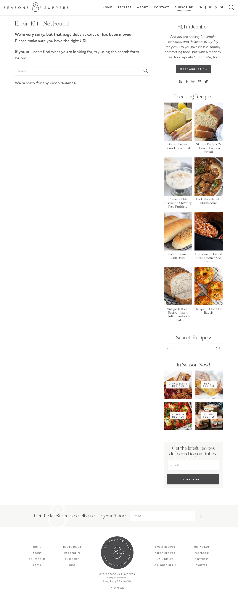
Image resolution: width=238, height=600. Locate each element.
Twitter (201, 565)
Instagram (201, 547)
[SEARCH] (233, 8)
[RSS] (200, 7)
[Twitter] (222, 7)
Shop (72, 565)
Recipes (124, 8)
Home (107, 8)
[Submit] (146, 71)
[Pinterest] (216, 7)
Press (37, 565)
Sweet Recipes (165, 547)
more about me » (193, 69)
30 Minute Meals (165, 565)
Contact (161, 8)
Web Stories (72, 553)
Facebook (202, 553)
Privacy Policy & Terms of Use (117, 581)
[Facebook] (206, 7)
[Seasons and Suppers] (36, 7)
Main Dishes (165, 559)
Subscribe (184, 8)
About (142, 8)
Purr (122, 587)
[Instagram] (211, 7)
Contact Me (37, 559)
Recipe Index (72, 547)
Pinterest (202, 559)
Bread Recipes (165, 553)
